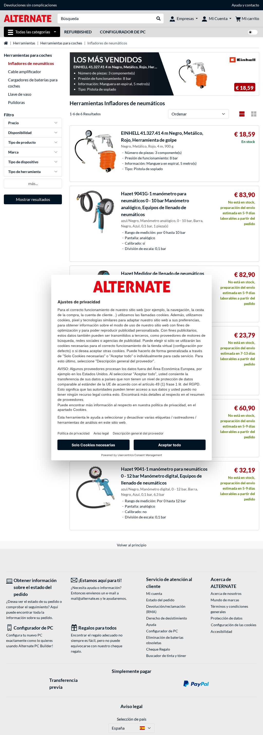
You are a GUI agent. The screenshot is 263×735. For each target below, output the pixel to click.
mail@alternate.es (85, 598)
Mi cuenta (154, 593)
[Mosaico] (253, 114)
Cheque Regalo (158, 649)
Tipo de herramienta (24, 171)
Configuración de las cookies (233, 625)
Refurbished (78, 31)
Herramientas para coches (61, 43)
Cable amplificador (24, 71)
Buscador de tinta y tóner (166, 655)
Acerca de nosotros (226, 593)
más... (33, 183)
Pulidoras (16, 102)
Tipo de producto (22, 142)
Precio (13, 123)
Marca (13, 152)
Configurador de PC (123, 31)
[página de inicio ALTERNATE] (27, 18)
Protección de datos (226, 618)
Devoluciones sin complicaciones (30, 5)
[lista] (242, 114)
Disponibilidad (20, 132)
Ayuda (237, 5)
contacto (252, 5)
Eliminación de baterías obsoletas (164, 640)
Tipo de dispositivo (23, 162)
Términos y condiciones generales (229, 609)
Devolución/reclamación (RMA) (165, 609)
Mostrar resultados (33, 199)
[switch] (253, 32)
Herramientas (24, 43)
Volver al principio (131, 545)
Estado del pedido (160, 600)
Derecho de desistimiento (166, 618)
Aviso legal (131, 706)
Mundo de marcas (225, 600)
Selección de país (131, 719)
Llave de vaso (19, 94)
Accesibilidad (221, 631)
